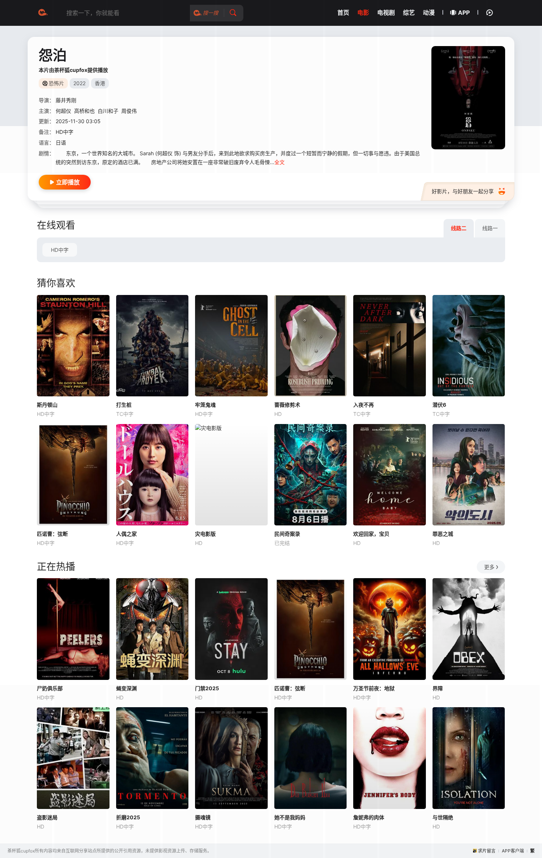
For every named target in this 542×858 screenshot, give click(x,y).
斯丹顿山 (47, 405)
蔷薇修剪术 (287, 405)
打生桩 (124, 405)
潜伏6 (439, 405)
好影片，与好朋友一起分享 (463, 191)
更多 (489, 567)
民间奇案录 (287, 534)
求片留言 (487, 851)
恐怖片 (56, 83)
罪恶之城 (442, 534)
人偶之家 (126, 534)
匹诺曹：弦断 (52, 534)
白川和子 (108, 111)
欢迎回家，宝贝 (371, 534)
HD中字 (60, 250)
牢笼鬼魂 (205, 405)
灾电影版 (205, 534)
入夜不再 (363, 405)
